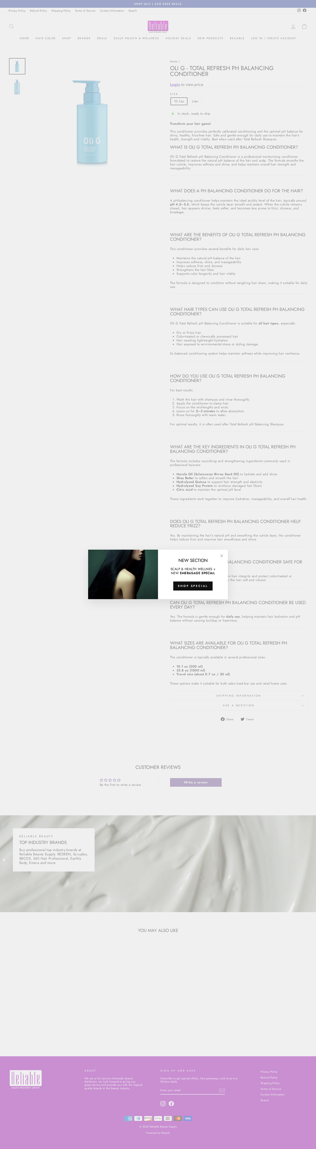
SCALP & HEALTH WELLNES (191, 569)
